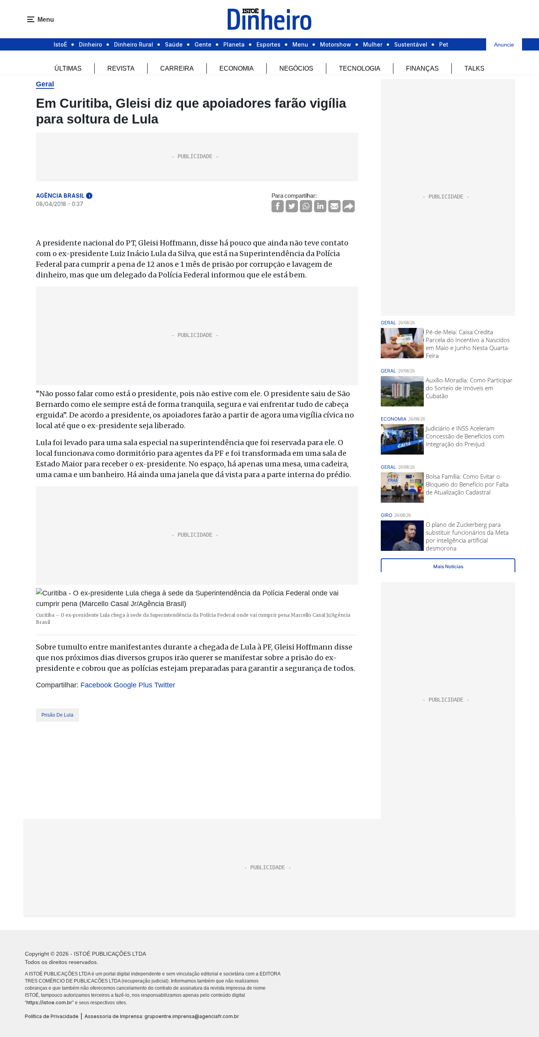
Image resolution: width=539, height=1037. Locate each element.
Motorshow (335, 44)
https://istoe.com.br (49, 1002)
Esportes (268, 44)
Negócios (296, 68)
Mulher (372, 44)
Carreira (177, 68)
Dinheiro (90, 44)
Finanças (422, 68)
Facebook (96, 685)
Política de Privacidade (52, 1016)
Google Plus (133, 685)
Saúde (174, 44)
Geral (45, 84)
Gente (203, 44)
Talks (474, 68)
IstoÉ (60, 44)
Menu (300, 44)
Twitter (164, 685)
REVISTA (121, 68)
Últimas (68, 68)
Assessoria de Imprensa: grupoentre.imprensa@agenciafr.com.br (161, 1016)
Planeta (234, 44)
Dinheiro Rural (133, 44)
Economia (236, 68)
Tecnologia (359, 68)
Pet (443, 44)
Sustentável (410, 44)
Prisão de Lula (57, 715)
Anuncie (504, 44)
